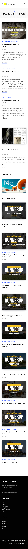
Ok (14, 545)
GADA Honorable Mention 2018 (10, 41)
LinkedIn (3, 525)
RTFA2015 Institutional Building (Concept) (13, 146)
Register (3, 504)
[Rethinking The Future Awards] (10, 4)
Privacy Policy (5, 508)
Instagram (4, 523)
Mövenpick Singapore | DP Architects (12, 316)
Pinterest (4, 526)
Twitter (3, 528)
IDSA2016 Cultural (6, 97)
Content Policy (5, 506)
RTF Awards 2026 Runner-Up (9, 221)
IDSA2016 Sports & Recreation (10, 68)
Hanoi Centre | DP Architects (10, 462)
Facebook (4, 521)
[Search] (24, 4)
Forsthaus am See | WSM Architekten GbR (14, 375)
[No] (26, 544)
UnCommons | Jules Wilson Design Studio (13, 403)
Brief (3, 502)
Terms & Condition (6, 509)
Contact (3, 511)
